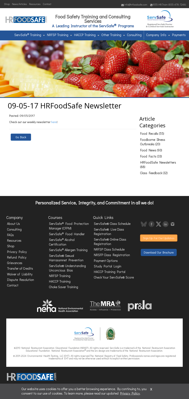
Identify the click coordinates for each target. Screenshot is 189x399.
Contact (47, 4)
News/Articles (19, 4)
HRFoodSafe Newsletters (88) (158, 164)
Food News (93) (151, 150)
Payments (179, 35)
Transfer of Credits (20, 268)
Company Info (156, 35)
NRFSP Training (57, 35)
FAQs (10, 235)
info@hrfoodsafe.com (135, 4)
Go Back (21, 137)
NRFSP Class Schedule (109, 249)
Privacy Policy (17, 252)
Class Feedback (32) (154, 173)
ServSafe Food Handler (67, 233)
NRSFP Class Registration (112, 255)
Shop (7, 4)
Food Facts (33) (151, 156)
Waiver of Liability (19, 274)
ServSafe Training (27, 34)
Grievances (14, 263)
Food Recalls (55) (152, 133)
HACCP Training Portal (109, 272)
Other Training (111, 35)
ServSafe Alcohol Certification (62, 242)
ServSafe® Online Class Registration (110, 241)
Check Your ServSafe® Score (114, 277)
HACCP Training (85, 35)
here (54, 122)
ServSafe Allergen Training (68, 249)
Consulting (134, 35)
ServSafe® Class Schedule (112, 224)
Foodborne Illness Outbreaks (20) (152, 142)
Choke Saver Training (63, 287)
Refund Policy (16, 257)
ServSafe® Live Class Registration (109, 231)
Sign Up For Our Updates (158, 238)
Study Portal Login (107, 266)
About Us (13, 224)
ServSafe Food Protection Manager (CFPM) (69, 226)
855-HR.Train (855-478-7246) (169, 4)
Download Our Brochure (159, 252)
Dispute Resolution (20, 280)
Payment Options (106, 261)
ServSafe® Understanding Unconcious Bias (67, 268)
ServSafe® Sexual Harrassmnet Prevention (66, 258)
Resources (35, 4)
